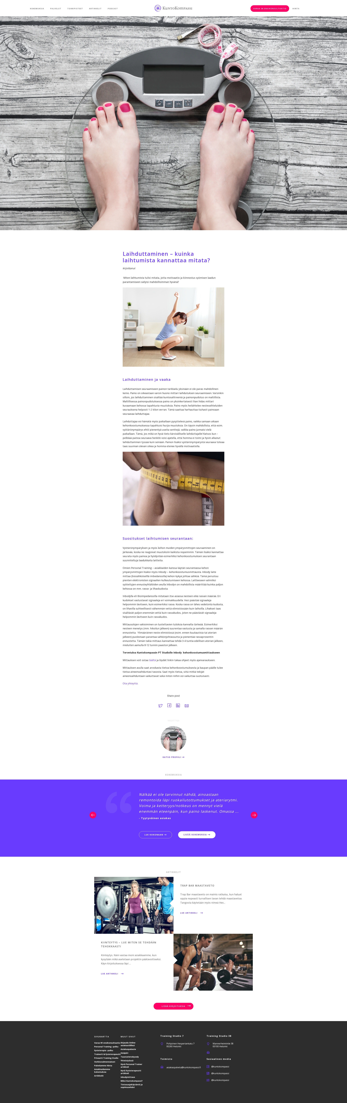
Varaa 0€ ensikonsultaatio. (107, 1043)
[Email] (187, 706)
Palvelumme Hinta (103, 1065)
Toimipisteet (75, 8)
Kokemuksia (37, 8)
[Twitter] (160, 706)
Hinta (296, 8)
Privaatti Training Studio (106, 1058)
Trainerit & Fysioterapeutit (107, 1054)
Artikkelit (95, 8)
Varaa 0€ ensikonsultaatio (269, 8)
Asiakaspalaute (128, 1049)
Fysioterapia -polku (103, 1050)
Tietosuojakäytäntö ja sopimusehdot (132, 1086)
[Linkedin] (178, 706)
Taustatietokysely (130, 1056)
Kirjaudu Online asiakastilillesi (128, 1044)
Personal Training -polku (106, 1046)
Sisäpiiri (124, 1053)
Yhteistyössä (127, 1060)
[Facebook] (169, 706)
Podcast (113, 8)
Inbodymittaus (128, 1077)
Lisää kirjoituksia (173, 1006)
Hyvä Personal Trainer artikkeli (131, 1065)
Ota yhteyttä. (130, 683)
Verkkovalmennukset (104, 1061)
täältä (152, 660)
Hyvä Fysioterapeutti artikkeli (131, 1072)
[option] (173, 806)
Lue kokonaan (154, 834)
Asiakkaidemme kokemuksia (102, 1070)
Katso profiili (172, 757)
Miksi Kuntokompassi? (132, 1081)
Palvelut (55, 8)
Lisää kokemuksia (196, 834)
